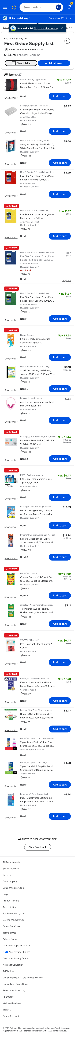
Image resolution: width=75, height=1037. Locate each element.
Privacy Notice (10, 939)
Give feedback (37, 847)
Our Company (10, 881)
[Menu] (5, 7)
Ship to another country (46, 28)
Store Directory (11, 868)
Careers (7, 875)
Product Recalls (11, 900)
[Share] (67, 41)
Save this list (24, 63)
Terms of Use (9, 932)
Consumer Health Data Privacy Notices (23, 977)
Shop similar (11, 97)
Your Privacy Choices (19, 952)
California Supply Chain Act (17, 945)
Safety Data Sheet (12, 926)
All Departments (11, 862)
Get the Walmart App (13, 919)
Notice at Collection (13, 964)
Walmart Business (12, 1003)
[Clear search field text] (54, 7)
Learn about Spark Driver (15, 984)
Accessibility (9, 907)
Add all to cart (56, 63)
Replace (66, 280)
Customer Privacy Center (16, 958)
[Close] (63, 28)
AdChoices (8, 971)
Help (5, 894)
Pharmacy (8, 996)
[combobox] (41, 7)
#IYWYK (7, 1009)
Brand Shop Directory (14, 990)
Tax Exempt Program (14, 913)
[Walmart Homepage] (14, 7)
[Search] (58, 7)
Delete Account (11, 1016)
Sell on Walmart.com (14, 887)
